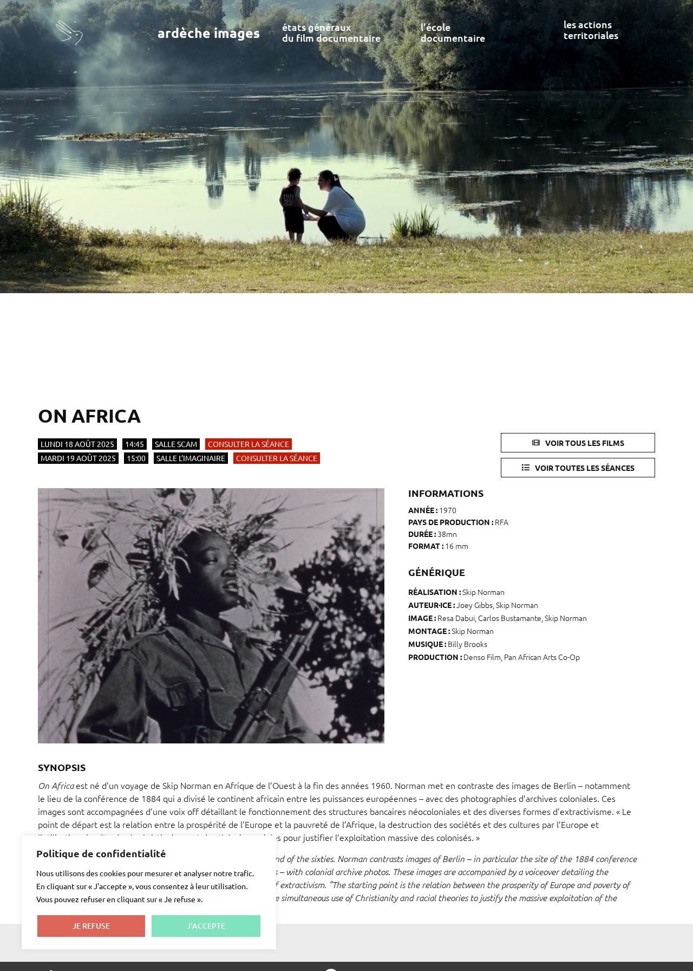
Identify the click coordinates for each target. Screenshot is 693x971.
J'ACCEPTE (206, 926)
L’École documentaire (453, 32)
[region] (149, 892)
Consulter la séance (248, 444)
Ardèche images (209, 32)
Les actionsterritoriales (591, 29)
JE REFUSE (91, 926)
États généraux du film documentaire (331, 32)
